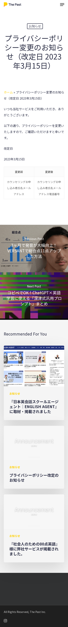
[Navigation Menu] (62, 4)
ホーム (8, 92)
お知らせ (35, 26)
